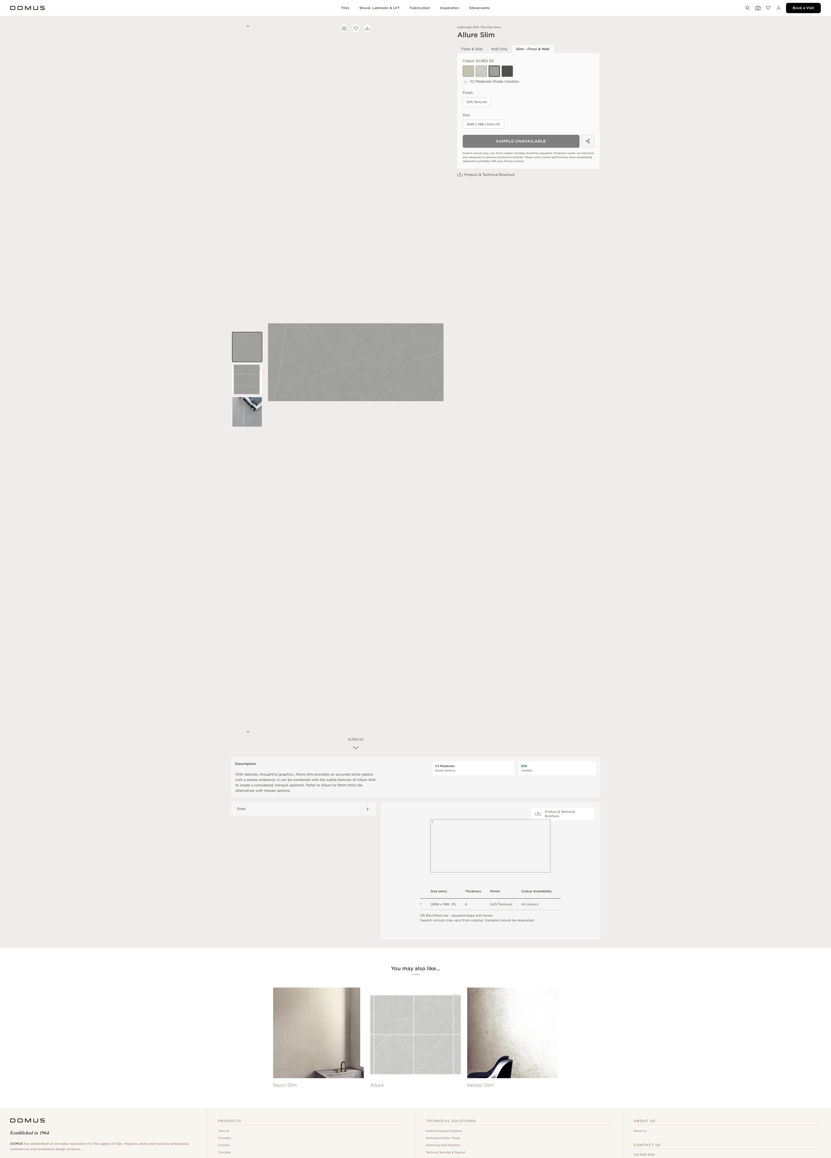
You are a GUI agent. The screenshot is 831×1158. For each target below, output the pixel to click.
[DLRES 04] (507, 71)
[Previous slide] (247, 27)
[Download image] (367, 28)
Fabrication (420, 8)
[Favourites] (767, 8)
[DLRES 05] (468, 71)
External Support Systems (444, 1130)
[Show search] (747, 8)
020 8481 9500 (644, 1154)
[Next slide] (247, 732)
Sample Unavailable (521, 141)
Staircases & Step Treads (443, 1138)
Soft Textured (477, 102)
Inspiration (449, 8)
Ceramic (224, 1145)
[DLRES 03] (494, 71)
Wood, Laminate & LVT (379, 8)
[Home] (27, 1120)
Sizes (241, 809)
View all (223, 1130)
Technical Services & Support (446, 1152)
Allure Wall (366, 780)
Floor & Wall (472, 49)
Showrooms (479, 8)
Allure (326, 785)
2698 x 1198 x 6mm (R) (483, 124)
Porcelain (224, 1138)
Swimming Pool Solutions (443, 1145)
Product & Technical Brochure (489, 175)
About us (640, 1130)
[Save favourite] (356, 28)
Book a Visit (803, 8)
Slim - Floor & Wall (532, 49)
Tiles (345, 8)
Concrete (224, 1152)
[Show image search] (757, 8)
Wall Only (499, 49)
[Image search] (344, 28)
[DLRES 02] (481, 71)
